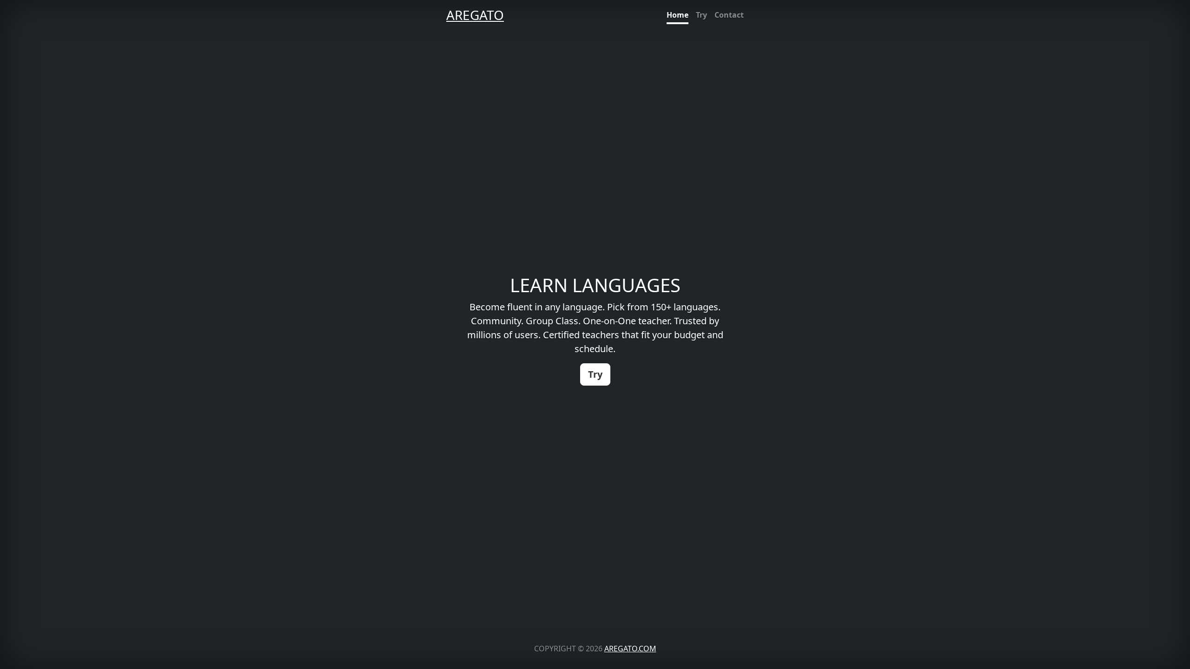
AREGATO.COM (630, 648)
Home (677, 15)
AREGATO (475, 15)
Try (701, 15)
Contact (729, 15)
